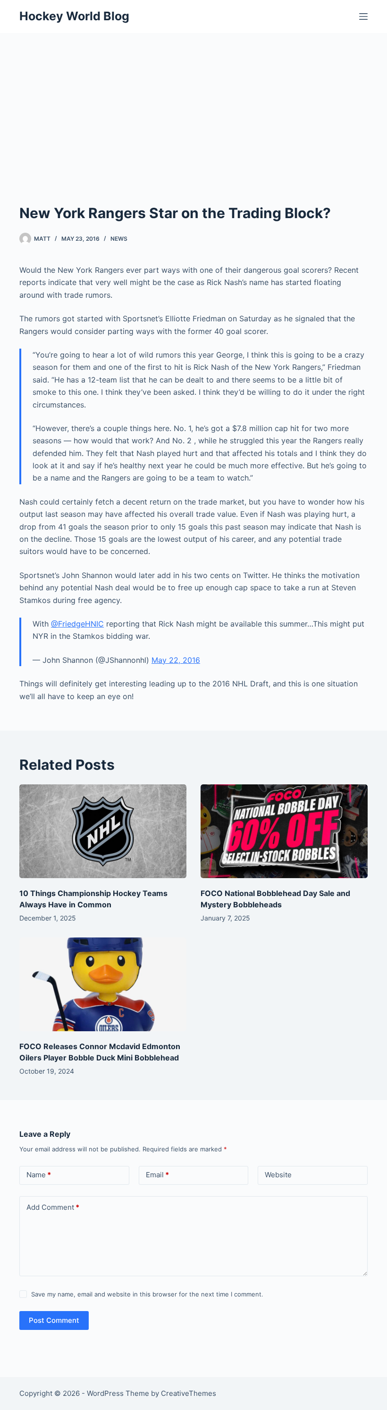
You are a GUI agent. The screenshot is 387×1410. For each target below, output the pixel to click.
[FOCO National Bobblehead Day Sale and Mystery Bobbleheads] (284, 831)
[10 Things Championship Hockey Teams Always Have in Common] (102, 831)
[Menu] (363, 16)
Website (278, 1174)
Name (38, 1174)
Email (157, 1174)
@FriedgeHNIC (77, 623)
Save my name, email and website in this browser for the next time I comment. (147, 1294)
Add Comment (52, 1207)
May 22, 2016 (175, 660)
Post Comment (54, 1320)
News (118, 238)
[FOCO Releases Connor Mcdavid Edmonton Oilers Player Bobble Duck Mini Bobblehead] (102, 984)
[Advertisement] (193, 104)
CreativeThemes (188, 1393)
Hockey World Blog (74, 16)
